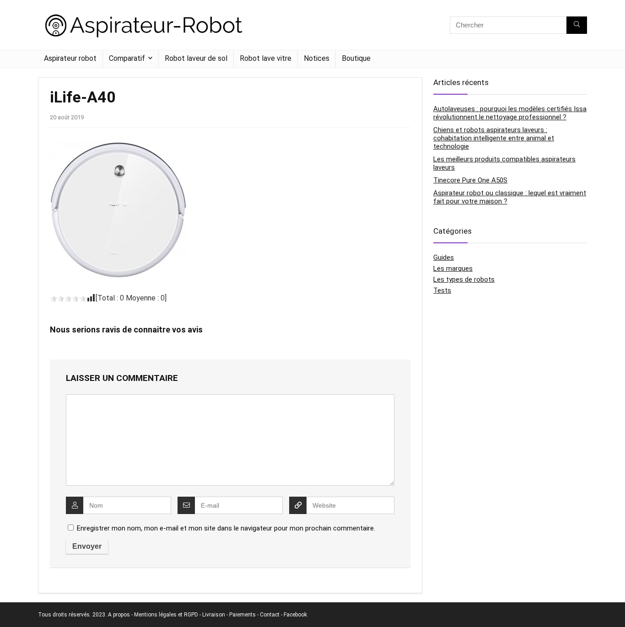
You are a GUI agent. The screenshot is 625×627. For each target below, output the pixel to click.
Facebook (295, 614)
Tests (442, 290)
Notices (316, 58)
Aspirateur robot (70, 58)
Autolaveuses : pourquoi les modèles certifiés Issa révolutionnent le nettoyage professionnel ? (510, 113)
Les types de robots (464, 279)
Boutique (356, 58)
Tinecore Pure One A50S (470, 180)
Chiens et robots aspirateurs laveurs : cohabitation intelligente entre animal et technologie (493, 138)
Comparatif (127, 58)
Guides (443, 257)
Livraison (213, 614)
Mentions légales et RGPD (166, 614)
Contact (270, 614)
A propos (119, 614)
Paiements (242, 614)
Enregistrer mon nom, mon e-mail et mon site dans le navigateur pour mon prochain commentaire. (226, 528)
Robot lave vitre (265, 58)
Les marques (453, 268)
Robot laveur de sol (196, 58)
